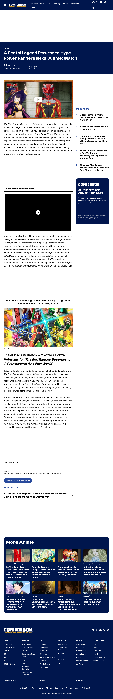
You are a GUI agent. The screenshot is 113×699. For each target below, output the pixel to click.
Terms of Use (92, 217)
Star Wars (97, 651)
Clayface (25, 660)
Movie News (26, 644)
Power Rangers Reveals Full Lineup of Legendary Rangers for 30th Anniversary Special (44, 302)
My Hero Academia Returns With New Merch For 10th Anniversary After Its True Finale (17, 604)
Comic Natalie (46, 147)
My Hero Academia (83, 661)
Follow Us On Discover (17, 480)
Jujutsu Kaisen (81, 654)
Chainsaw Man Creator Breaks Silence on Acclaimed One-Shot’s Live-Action (94, 167)
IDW (5, 661)
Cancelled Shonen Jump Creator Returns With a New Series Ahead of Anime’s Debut (43, 572)
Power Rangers (16, 474)
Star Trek (96, 654)
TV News (43, 644)
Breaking (7, 474)
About (49, 688)
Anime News (80, 644)
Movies (43, 4)
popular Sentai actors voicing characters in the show (28, 140)
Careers (59, 688)
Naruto (78, 657)
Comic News (8, 644)
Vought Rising (45, 664)
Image (6, 657)
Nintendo (61, 653)
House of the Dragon (47, 657)
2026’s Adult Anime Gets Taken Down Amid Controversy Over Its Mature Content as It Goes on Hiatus (17, 572)
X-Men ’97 (43, 654)
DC (5, 654)
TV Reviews (44, 647)
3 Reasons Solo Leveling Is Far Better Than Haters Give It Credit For (94, 117)
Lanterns (43, 661)
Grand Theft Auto (99, 661)
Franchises (99, 640)
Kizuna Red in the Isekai (37, 383)
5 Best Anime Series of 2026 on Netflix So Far (94, 128)
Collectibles (76, 4)
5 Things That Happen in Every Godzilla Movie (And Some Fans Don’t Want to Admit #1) (35, 495)
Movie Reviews (27, 647)
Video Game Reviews (62, 648)
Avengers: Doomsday (26, 667)
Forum (34, 7)
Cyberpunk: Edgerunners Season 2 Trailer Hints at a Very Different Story (43, 603)
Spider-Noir (44, 651)
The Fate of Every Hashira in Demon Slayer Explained (92, 602)
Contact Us (23, 688)
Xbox (59, 656)
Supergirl (25, 651)
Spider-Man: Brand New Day (29, 655)
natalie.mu (13, 462)
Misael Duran (11, 65)
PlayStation (62, 660)
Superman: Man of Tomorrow (29, 673)
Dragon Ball (80, 647)
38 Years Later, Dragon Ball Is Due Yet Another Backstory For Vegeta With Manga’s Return (93, 154)
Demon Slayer (81, 651)
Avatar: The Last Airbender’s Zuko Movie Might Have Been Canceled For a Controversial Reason (69, 604)
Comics (34, 4)
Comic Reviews (9, 647)
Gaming (57, 4)
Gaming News (63, 644)
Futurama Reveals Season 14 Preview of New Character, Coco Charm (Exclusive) (68, 571)
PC (59, 663)
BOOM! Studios (9, 664)
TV (50, 4)
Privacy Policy (93, 219)
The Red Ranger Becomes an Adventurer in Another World (41, 474)
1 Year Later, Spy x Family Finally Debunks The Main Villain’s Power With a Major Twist (94, 140)
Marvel (6, 651)
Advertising (37, 688)
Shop (42, 680)
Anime (65, 4)
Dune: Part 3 (26, 663)
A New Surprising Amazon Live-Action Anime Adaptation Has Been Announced (94, 571)
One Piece (79, 664)
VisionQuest (44, 667)
